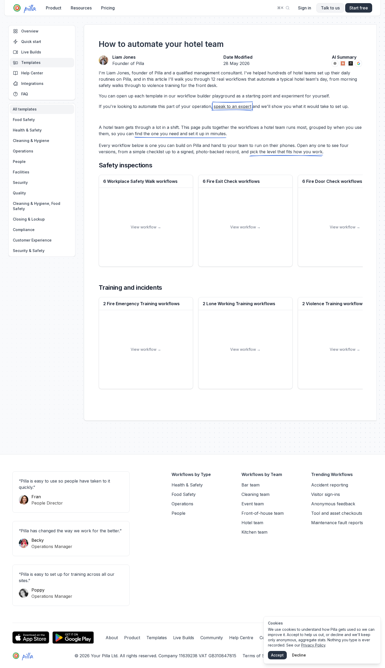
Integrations (32, 83)
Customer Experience (32, 240)
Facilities (21, 172)
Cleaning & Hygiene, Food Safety (36, 206)
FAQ (24, 94)
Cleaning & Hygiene (31, 140)
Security (20, 182)
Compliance (24, 229)
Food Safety (24, 119)
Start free (358, 7)
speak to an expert (232, 106)
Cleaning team (255, 494)
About (112, 637)
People (19, 161)
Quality (19, 193)
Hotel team (252, 522)
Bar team (250, 485)
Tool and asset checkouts (336, 513)
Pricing (108, 7)
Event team (252, 503)
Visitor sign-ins (325, 494)
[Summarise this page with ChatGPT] (335, 63)
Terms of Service (260, 655)
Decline (299, 655)
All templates (25, 109)
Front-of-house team (262, 513)
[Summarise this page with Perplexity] (351, 63)
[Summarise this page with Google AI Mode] (358, 63)
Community (211, 637)
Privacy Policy (313, 645)
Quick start (31, 41)
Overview (29, 31)
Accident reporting (329, 485)
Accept (277, 655)
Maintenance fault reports (337, 522)
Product (53, 7)
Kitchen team (254, 532)
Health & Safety (27, 130)
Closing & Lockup (29, 219)
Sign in (304, 7)
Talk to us (330, 7)
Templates (31, 62)
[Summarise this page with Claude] (343, 63)
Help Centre (241, 637)
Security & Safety (29, 250)
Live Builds (31, 52)
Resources (81, 7)
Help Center (32, 73)
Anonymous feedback (333, 503)
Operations (23, 151)
